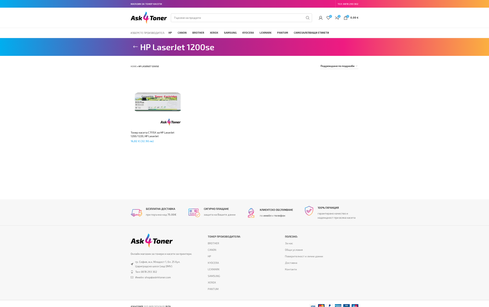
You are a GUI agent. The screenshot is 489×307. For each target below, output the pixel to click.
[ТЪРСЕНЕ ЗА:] (307, 17)
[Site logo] (149, 17)
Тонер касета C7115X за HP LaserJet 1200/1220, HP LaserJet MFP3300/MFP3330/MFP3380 (152, 136)
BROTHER (213, 243)
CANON (212, 249)
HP (209, 256)
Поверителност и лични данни (304, 256)
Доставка (291, 262)
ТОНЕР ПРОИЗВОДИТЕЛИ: (224, 236)
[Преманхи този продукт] (161, 272)
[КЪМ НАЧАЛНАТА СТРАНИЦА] (135, 47)
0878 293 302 (350, 3)
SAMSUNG (214, 276)
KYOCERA (213, 262)
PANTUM (213, 289)
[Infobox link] (158, 213)
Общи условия (294, 249)
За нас (289, 243)
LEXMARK (213, 269)
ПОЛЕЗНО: (291, 236)
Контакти (291, 269)
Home (134, 66)
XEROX (212, 282)
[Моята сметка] (321, 18)
